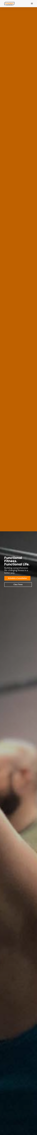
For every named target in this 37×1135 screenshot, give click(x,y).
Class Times (18, 585)
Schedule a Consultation (17, 578)
